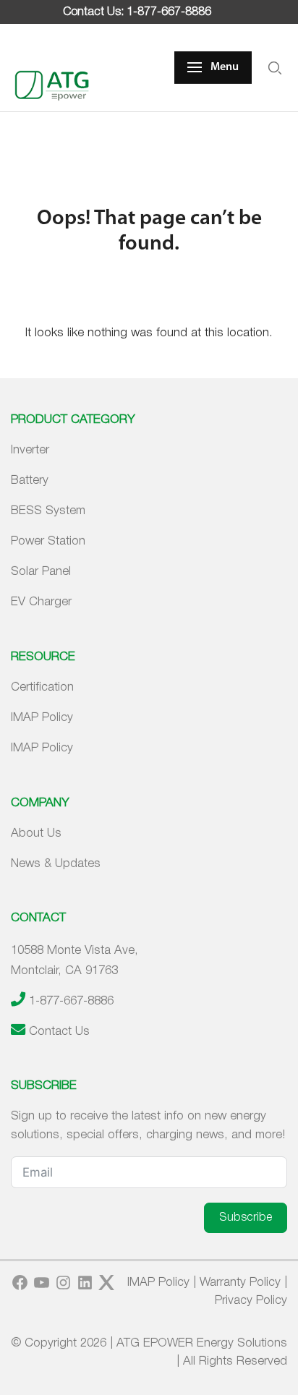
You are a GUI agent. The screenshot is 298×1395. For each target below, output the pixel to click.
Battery (29, 480)
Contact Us (59, 1031)
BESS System (48, 510)
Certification (42, 687)
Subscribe (245, 1218)
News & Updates (56, 863)
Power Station (48, 541)
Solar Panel (41, 571)
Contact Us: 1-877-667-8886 (137, 12)
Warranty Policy (240, 1282)
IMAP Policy (42, 717)
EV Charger (41, 602)
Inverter (30, 450)
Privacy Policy (251, 1300)
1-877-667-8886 (71, 1001)
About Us (36, 833)
